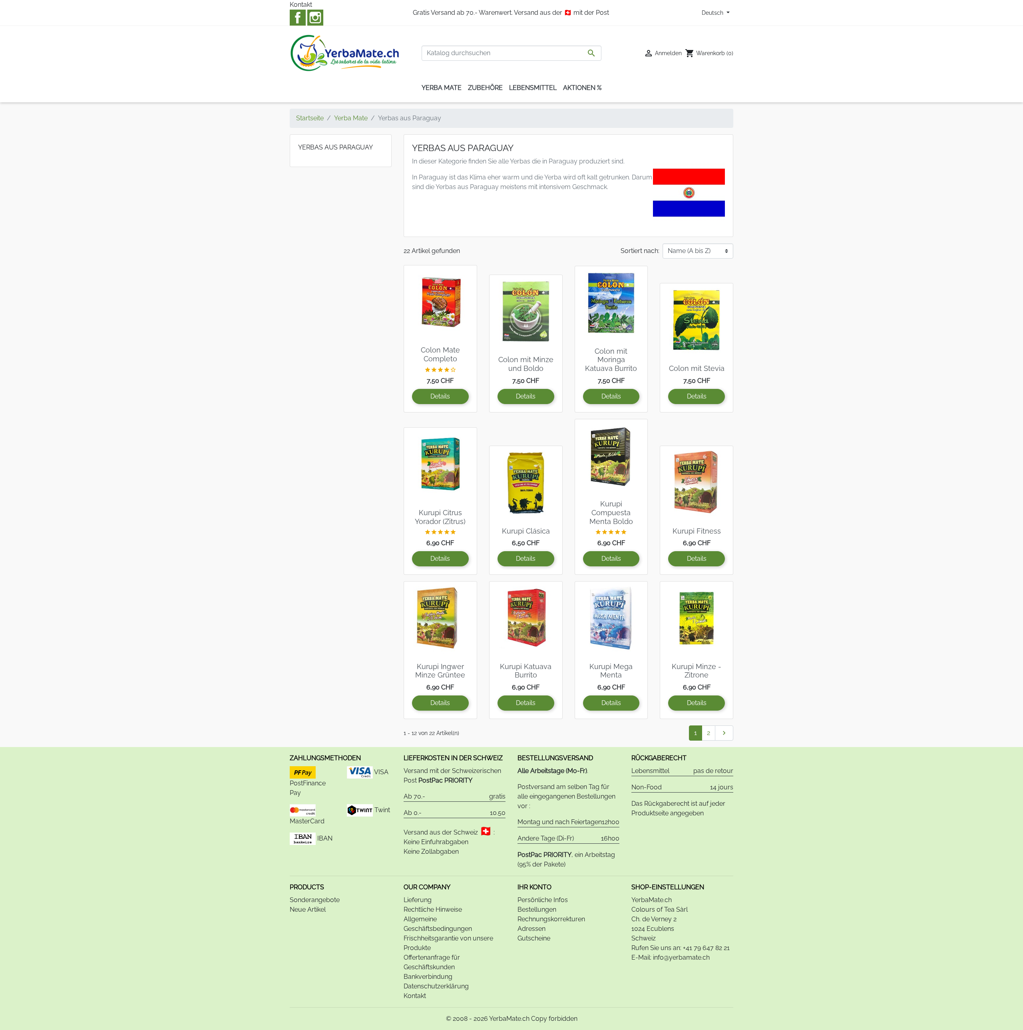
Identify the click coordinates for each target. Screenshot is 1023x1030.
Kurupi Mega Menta (611, 670)
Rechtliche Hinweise (433, 909)
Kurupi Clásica (526, 531)
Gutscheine (533, 938)
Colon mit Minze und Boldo (525, 364)
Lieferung (418, 900)
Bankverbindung (428, 976)
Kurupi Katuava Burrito (525, 670)
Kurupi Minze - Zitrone (696, 670)
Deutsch (713, 13)
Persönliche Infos (542, 900)
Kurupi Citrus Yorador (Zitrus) (440, 517)
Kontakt (301, 4)
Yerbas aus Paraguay (335, 147)
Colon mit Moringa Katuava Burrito (611, 360)
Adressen (531, 928)
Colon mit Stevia (696, 368)
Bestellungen (536, 909)
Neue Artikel (308, 909)
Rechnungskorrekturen (551, 919)
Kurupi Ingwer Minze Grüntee (440, 670)
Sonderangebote (315, 900)
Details (440, 396)
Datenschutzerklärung (436, 986)
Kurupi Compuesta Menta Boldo (611, 512)
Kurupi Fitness (697, 531)
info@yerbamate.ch (681, 957)
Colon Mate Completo (440, 354)
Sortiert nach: (640, 251)
